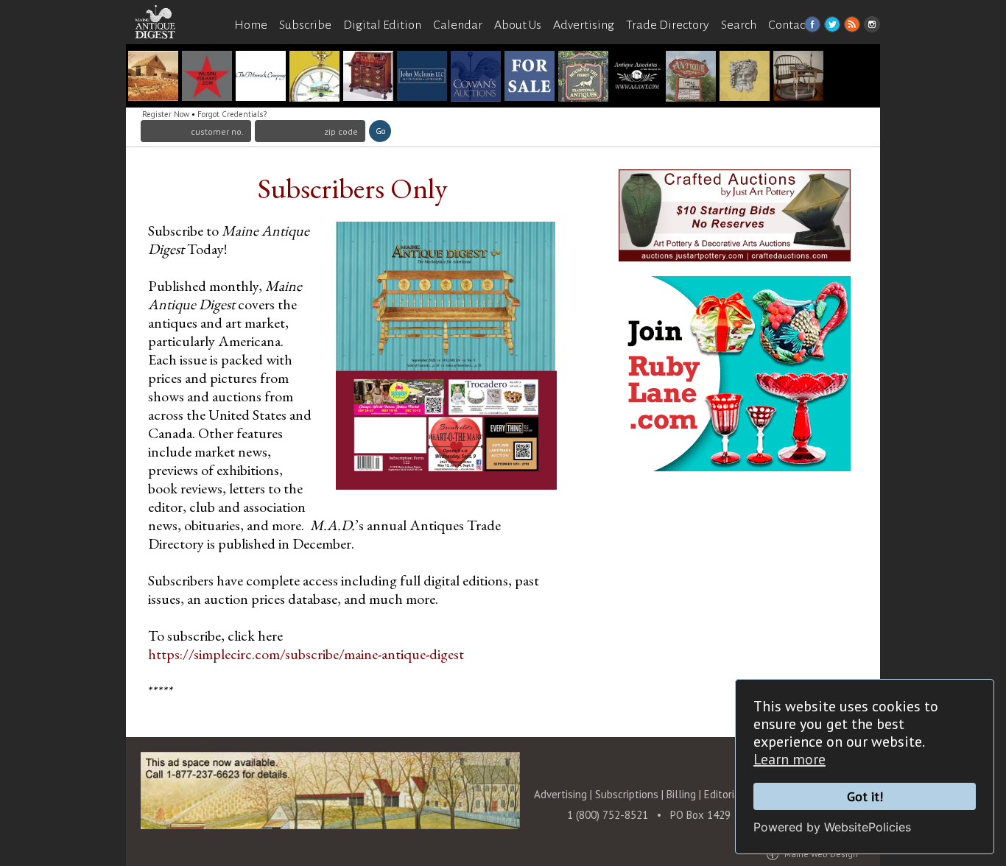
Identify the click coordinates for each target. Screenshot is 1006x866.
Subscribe (305, 25)
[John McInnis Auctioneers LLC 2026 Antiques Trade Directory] (422, 78)
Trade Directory (667, 25)
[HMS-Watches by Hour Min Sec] (314, 78)
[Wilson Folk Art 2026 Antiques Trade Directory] (207, 78)
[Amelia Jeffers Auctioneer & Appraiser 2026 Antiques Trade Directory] (745, 78)
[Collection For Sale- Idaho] (529, 78)
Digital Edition (382, 25)
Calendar (457, 25)
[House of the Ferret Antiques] (583, 78)
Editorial (725, 794)
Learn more (789, 759)
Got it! (865, 796)
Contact (788, 25)
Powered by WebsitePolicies (832, 827)
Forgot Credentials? (232, 114)
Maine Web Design (821, 853)
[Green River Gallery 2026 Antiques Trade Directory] (153, 78)
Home (250, 25)
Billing (681, 794)
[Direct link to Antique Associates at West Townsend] (637, 78)
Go (380, 131)
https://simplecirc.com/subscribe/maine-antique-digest (306, 653)
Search (738, 25)
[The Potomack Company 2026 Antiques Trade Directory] (261, 78)
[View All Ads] (162, 53)
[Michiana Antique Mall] (691, 78)
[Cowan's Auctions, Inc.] (476, 78)
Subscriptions (626, 794)
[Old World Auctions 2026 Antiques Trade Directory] (368, 78)
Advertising (583, 25)
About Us (517, 25)
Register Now (165, 114)
